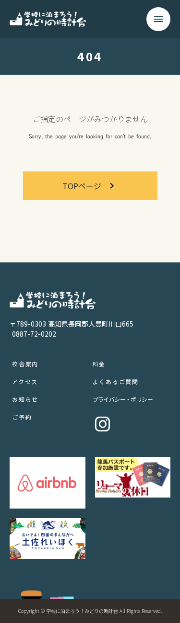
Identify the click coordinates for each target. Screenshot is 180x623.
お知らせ (25, 399)
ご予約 (22, 417)
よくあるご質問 (116, 381)
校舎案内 (25, 364)
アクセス (25, 381)
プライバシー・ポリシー (123, 399)
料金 (99, 364)
